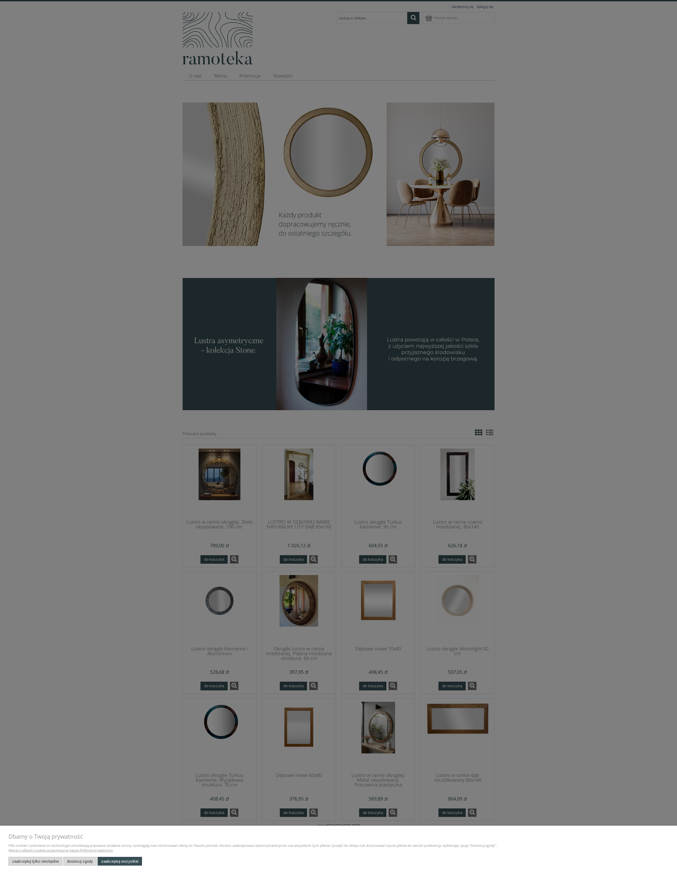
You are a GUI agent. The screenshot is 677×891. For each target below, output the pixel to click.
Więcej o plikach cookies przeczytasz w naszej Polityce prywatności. (60, 850)
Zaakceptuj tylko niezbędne (35, 861)
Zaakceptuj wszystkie (120, 861)
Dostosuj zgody (80, 861)
